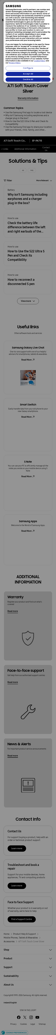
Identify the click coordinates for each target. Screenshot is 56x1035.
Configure (28, 68)
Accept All (28, 74)
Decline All (28, 80)
